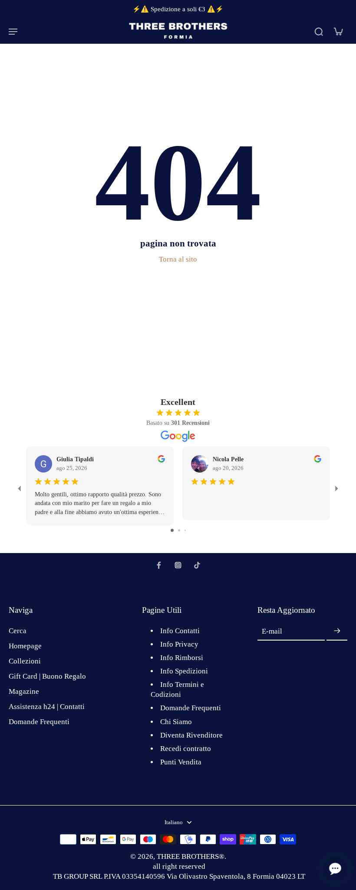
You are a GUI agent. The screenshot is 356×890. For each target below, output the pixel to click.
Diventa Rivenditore (191, 735)
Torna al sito (178, 259)
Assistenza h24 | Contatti (47, 706)
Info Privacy (179, 644)
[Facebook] (158, 565)
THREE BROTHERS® (190, 856)
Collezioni (25, 661)
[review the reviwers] (161, 459)
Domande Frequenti (39, 722)
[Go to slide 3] (185, 530)
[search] (318, 31)
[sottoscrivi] (336, 631)
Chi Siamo (176, 722)
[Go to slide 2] (179, 530)
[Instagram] (178, 565)
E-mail (272, 631)
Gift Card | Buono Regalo (47, 676)
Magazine (24, 691)
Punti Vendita (180, 762)
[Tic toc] (197, 565)
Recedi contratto (185, 748)
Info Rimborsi (181, 658)
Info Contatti (180, 631)
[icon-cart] (337, 31)
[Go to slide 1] (172, 530)
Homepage (25, 646)
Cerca (17, 631)
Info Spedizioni (184, 671)
